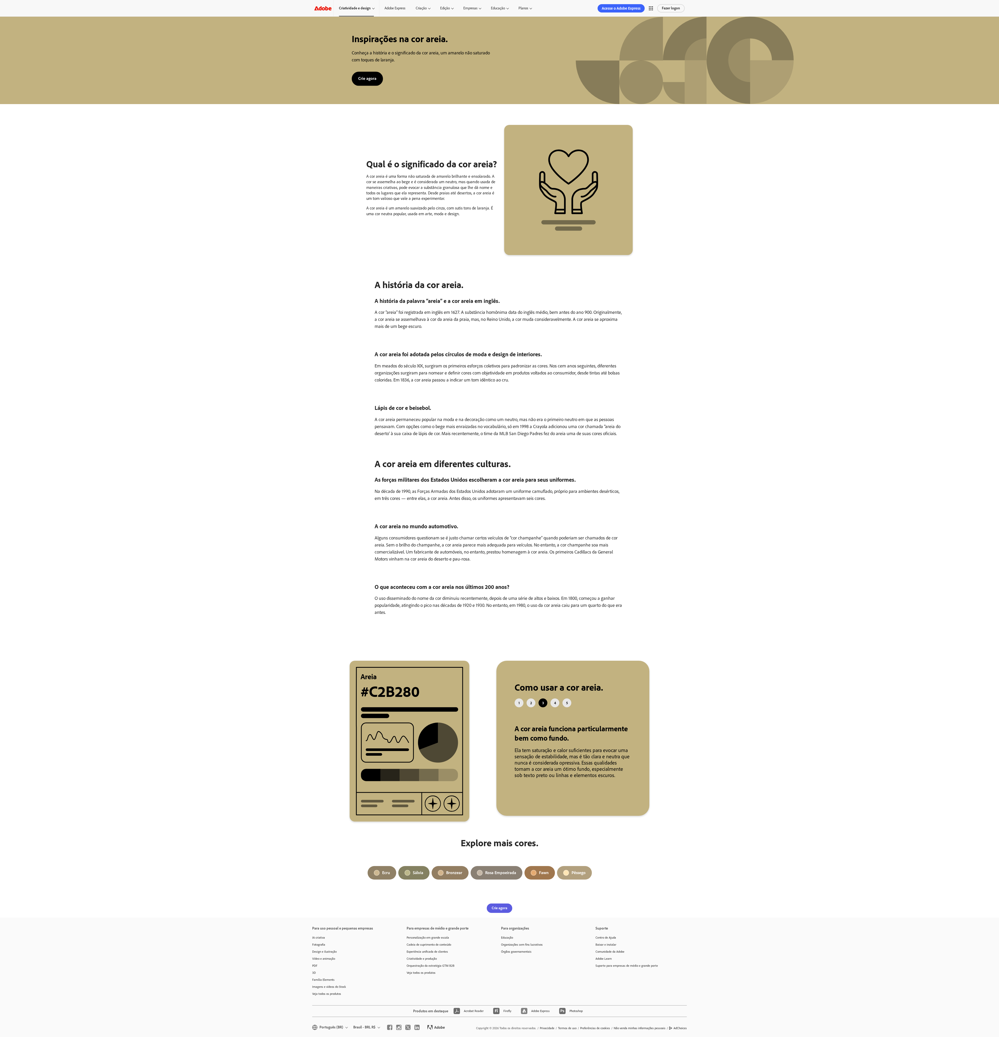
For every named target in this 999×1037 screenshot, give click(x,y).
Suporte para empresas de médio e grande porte (626, 972)
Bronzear (454, 879)
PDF (314, 972)
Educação (498, 8)
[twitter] (408, 1033)
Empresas (470, 8)
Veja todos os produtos (326, 1000)
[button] (651, 8)
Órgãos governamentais (516, 958)
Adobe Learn (603, 965)
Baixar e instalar (605, 951)
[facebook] (389, 1033)
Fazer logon (671, 8)
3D (314, 979)
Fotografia (318, 951)
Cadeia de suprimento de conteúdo (429, 951)
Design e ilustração (324, 958)
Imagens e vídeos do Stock (329, 993)
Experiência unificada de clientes (427, 958)
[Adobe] (323, 8)
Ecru (386, 879)
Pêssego (579, 879)
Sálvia (418, 879)
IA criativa (318, 944)
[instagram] (398, 1033)
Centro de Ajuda (605, 944)
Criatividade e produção (422, 965)
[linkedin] (417, 1033)
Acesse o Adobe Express (621, 8)
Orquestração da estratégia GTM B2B (430, 972)
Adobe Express (395, 8)
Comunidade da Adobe (609, 958)
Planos (523, 8)
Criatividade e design (355, 8)
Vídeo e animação (323, 965)
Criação (421, 8)
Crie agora (367, 78)
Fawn (544, 879)
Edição (445, 8)
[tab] (519, 702)
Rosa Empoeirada (500, 879)
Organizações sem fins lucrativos (522, 951)
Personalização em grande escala (428, 944)
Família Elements (323, 986)
